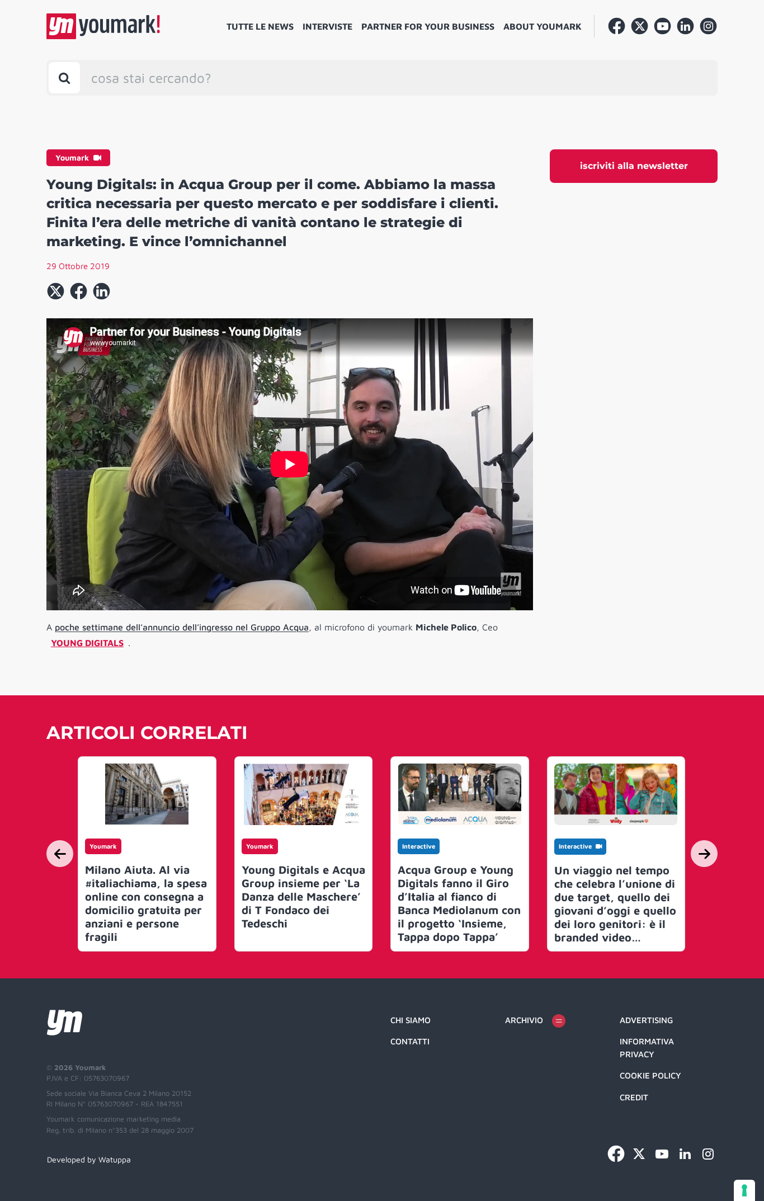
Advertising (646, 1020)
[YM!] (103, 26)
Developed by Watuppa (89, 1159)
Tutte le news (260, 26)
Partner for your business (427, 26)
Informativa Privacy (647, 1048)
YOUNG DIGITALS (87, 643)
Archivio (524, 1020)
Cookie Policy (650, 1075)
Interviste (327, 26)
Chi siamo (410, 1020)
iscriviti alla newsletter (634, 166)
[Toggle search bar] (64, 77)
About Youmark (542, 26)
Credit (634, 1097)
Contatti (410, 1041)
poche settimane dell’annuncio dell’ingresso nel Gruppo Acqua (182, 627)
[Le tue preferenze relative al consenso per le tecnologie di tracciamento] (744, 1190)
